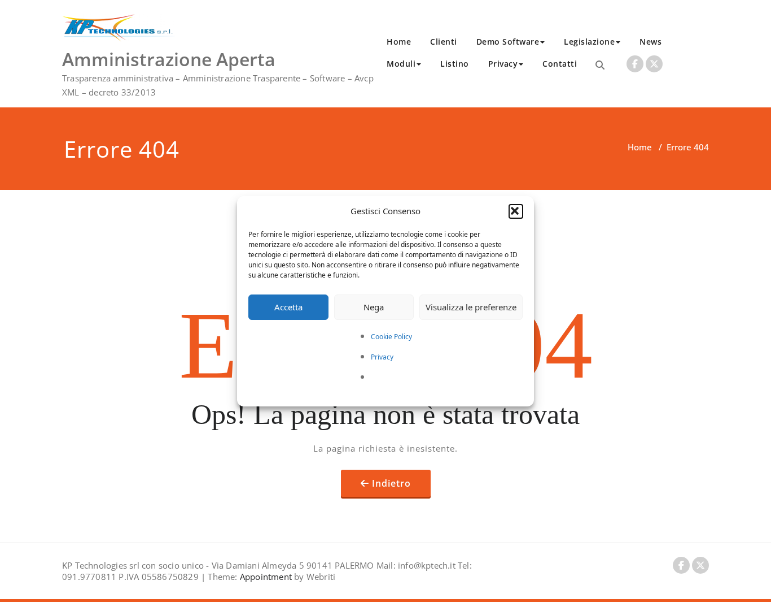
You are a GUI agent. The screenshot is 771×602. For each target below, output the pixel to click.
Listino (454, 63)
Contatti (559, 63)
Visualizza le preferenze (471, 307)
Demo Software (508, 41)
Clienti (443, 41)
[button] (516, 211)
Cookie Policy (391, 336)
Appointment (265, 576)
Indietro (391, 483)
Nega (373, 307)
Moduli (401, 63)
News (650, 41)
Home (399, 41)
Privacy (382, 357)
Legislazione (589, 41)
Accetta (288, 307)
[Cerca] (599, 65)
